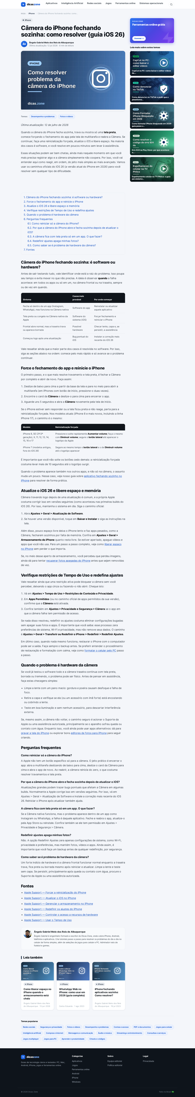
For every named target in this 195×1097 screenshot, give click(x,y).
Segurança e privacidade (51, 1027)
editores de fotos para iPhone (89, 733)
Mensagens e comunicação (80, 1033)
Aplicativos (51, 3)
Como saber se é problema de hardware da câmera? (62, 245)
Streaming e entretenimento (129, 1033)
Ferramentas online (125, 3)
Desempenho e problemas (43, 116)
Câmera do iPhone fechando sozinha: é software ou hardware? (63, 197)
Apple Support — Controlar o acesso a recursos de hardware (61, 914)
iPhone (32, 13)
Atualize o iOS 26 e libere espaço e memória (51, 205)
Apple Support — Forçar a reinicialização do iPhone (55, 892)
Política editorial (114, 1065)
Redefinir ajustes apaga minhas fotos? (53, 240)
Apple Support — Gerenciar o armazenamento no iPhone (58, 903)
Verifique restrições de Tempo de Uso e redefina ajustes (59, 210)
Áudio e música (105, 1033)
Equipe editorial (114, 1061)
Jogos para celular (164, 1027)
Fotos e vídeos (66, 116)
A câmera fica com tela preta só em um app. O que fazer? (65, 236)
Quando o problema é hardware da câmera (51, 214)
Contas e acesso (121, 1027)
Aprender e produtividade (73, 1039)
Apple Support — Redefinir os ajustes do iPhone (53, 909)
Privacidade (148, 1061)
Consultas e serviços (156, 1033)
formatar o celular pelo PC (100, 650)
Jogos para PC (50, 1039)
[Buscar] (171, 4)
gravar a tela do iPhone (35, 733)
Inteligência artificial (32, 1033)
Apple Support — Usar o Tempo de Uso (48, 920)
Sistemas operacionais (151, 3)
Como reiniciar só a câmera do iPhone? (53, 223)
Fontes (29, 249)
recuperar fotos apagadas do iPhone (68, 560)
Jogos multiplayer (31, 1039)
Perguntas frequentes (38, 219)
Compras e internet (54, 1033)
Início (23, 13)
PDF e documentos (142, 1027)
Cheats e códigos (97, 1039)
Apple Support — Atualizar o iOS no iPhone (50, 898)
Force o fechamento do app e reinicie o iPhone (53, 201)
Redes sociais (94, 3)
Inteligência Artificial (72, 3)
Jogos (108, 3)
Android (75, 1073)
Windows (76, 1082)
